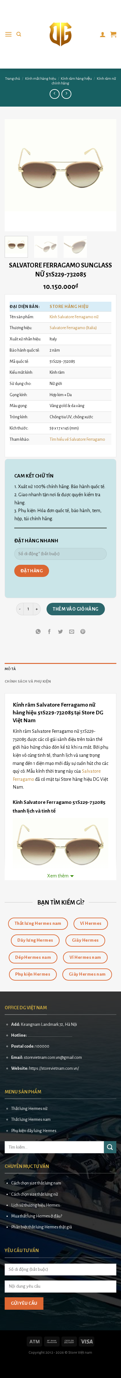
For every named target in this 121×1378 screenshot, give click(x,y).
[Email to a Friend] (72, 632)
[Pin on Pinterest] (83, 632)
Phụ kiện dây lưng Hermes (33, 1130)
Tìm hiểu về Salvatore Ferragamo (77, 439)
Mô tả (10, 669)
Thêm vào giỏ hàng (75, 609)
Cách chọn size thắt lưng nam (36, 1183)
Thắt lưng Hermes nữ (29, 1108)
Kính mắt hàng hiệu (40, 79)
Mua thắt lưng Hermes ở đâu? (36, 1216)
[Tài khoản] (103, 34)
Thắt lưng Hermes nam (31, 1119)
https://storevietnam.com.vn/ (54, 1068)
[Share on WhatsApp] (38, 632)
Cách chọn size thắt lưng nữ (34, 1194)
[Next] (106, 175)
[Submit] (110, 1147)
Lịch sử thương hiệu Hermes (35, 1205)
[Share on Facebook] (49, 632)
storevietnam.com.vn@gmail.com (53, 1057)
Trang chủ (12, 79)
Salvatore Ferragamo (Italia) (73, 327)
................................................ (50, 1035)
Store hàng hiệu (69, 306)
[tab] (60, 669)
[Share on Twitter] (61, 632)
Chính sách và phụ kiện (28, 681)
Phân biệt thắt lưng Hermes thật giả (41, 1227)
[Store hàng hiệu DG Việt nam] (60, 34)
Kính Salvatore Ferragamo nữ (74, 316)
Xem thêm (58, 875)
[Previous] (14, 175)
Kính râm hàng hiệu (76, 79)
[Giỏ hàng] (113, 34)
